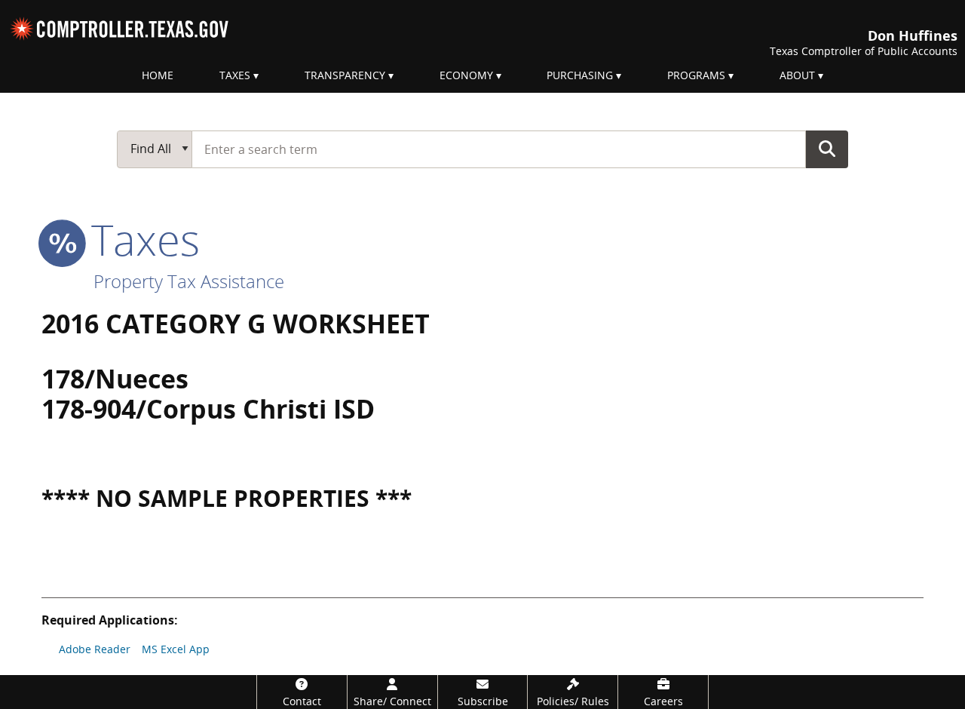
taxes (140, 239)
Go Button (827, 148)
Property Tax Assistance (188, 281)
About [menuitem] (797, 75)
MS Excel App (176, 649)
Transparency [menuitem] (345, 75)
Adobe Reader (94, 649)
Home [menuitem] (157, 75)
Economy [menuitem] (466, 75)
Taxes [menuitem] (234, 75)
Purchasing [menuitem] (580, 75)
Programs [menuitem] (696, 75)
